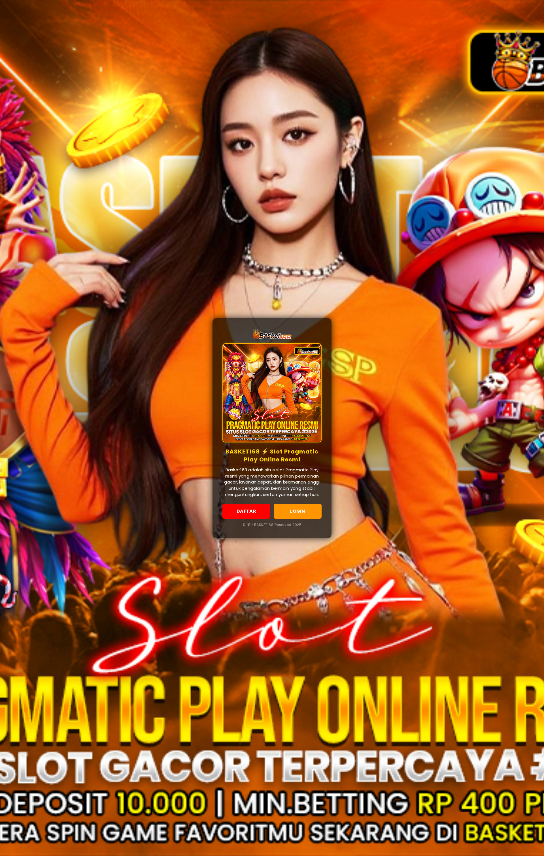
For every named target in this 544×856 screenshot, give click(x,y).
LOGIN (297, 511)
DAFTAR (246, 511)
